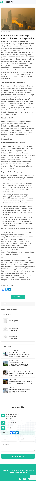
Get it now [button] (6, 315)
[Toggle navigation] (33, 2)
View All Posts (18, 297)
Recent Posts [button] (7, 347)
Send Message (19, 456)
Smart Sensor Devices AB (19, 472)
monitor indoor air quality (10, 76)
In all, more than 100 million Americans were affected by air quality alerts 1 (17, 52)
